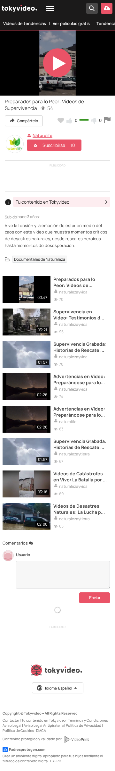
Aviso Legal (12, 725)
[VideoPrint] (76, 739)
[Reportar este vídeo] (107, 120)
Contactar (11, 720)
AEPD (56, 760)
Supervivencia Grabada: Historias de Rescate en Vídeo (79, 347)
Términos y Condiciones (88, 720)
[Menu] (50, 9)
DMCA (41, 730)
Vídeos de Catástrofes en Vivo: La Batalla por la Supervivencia (80, 476)
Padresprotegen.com (27, 749)
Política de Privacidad (83, 725)
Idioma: (58, 688)
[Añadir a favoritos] (60, 120)
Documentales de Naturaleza (39, 259)
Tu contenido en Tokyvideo (43, 720)
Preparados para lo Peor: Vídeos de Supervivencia (74, 282)
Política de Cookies (18, 730)
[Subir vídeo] (106, 8)
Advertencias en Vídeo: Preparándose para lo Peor (79, 379)
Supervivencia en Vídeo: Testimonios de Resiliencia (78, 315)
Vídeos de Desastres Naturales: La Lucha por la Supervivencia (79, 509)
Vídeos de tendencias (24, 23)
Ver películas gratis (71, 23)
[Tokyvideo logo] (57, 671)
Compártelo (27, 120)
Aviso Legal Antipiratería (44, 725)
